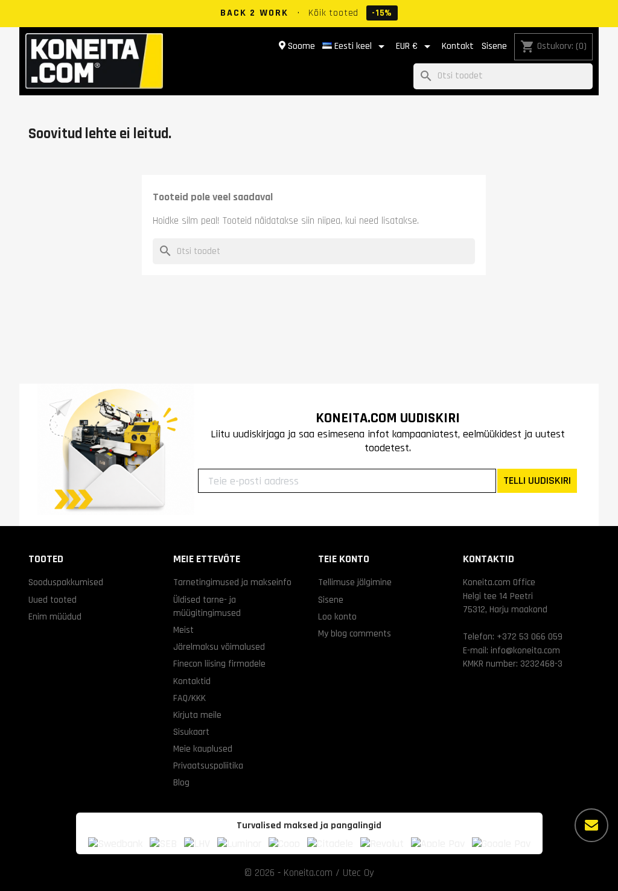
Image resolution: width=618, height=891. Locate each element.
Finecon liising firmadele (219, 664)
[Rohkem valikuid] (591, 825)
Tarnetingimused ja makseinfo (232, 582)
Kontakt (458, 46)
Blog (181, 782)
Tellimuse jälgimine (355, 582)
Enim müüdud (54, 616)
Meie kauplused (202, 749)
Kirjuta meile (197, 715)
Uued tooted (52, 600)
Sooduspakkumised (65, 582)
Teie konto (343, 559)
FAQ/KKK (189, 698)
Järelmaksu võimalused (219, 647)
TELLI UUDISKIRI (537, 480)
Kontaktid (192, 681)
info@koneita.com (525, 650)
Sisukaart (191, 732)
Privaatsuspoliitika (208, 765)
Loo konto (337, 616)
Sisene (494, 46)
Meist (183, 630)
